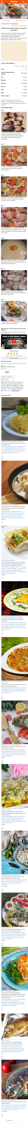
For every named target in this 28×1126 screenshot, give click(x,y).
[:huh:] (15, 385)
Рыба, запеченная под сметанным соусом (12, 441)
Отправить (16, 390)
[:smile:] (16, 384)
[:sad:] (9, 382)
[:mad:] (20, 384)
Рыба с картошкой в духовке (8, 991)
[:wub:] (12, 384)
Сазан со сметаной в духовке (9, 1100)
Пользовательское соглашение (14, 1122)
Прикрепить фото (7, 390)
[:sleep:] (18, 382)
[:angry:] (17, 387)
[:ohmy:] (14, 382)
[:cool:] (8, 384)
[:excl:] (18, 385)
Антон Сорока (23, 25)
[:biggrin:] (20, 387)
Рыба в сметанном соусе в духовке (10, 505)
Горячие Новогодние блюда (8, 363)
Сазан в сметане (5, 1040)
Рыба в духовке (20, 363)
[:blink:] (23, 385)
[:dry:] (22, 382)
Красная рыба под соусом (8, 927)
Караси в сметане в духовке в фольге (11, 875)
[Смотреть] (14, 342)
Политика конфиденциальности (14, 1123)
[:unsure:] (14, 385)
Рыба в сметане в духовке (8, 560)
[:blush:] (7, 385)
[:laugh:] (3, 387)
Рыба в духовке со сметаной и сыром (11, 616)
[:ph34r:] (11, 385)
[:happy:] (3, 384)
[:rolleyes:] (4, 385)
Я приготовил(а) (14, 358)
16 (2, 1008)
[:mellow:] (8, 387)
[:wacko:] (5, 382)
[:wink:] (2, 382)
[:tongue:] (13, 387)
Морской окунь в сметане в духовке (10, 745)
